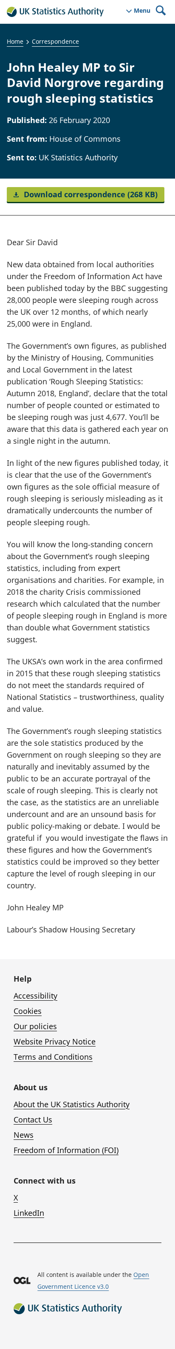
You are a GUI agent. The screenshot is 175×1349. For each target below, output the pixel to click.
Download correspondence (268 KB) (90, 194)
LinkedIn (29, 1213)
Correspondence (55, 41)
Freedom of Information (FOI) (66, 1150)
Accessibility (35, 996)
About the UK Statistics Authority (72, 1104)
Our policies (35, 1026)
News (24, 1135)
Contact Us (33, 1119)
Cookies (28, 1011)
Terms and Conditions (53, 1057)
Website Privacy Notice (55, 1041)
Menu (142, 10)
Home (15, 41)
